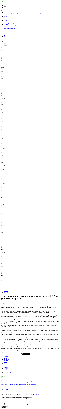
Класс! (38, 354)
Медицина (25, 13)
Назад (3, 303)
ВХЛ (5, 12)
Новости (6, 15)
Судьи (14, 23)
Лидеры (6, 28)
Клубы (5, 20)
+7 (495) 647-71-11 (7, 389)
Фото (5, 17)
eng (4, 35)
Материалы (6, 292)
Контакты (42, 13)
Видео (8, 17)
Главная (6, 291)
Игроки (5, 21)
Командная (15, 28)
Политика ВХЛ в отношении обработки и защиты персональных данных (19, 384)
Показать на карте (34, 394)
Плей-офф (14, 25)
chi (4, 36)
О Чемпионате (7, 13)
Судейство (20, 13)
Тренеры (10, 23)
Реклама (37, 13)
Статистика (6, 27)
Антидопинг (32, 13)
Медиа (5, 16)
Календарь (6, 19)
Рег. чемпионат (7, 25)
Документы (14, 13)
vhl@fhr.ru (17, 392)
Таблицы (6, 24)
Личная (10, 28)
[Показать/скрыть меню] (1, 10)
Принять (3, 407)
